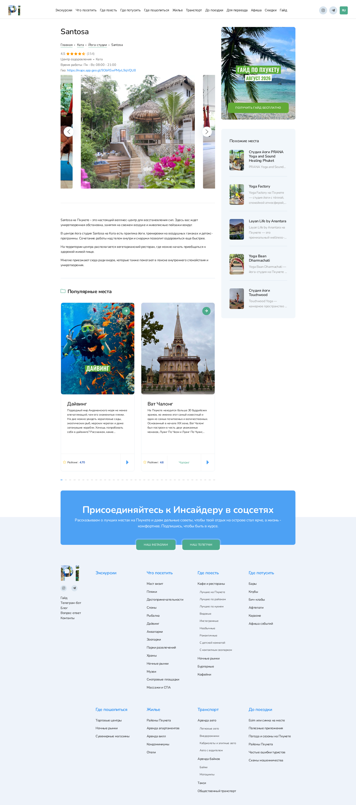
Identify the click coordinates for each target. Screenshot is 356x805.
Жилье (177, 10)
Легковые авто (209, 728)
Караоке (255, 615)
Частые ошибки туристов (267, 752)
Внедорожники (209, 736)
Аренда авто (207, 720)
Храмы (152, 655)
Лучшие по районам (213, 599)
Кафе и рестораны (211, 583)
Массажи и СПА (159, 687)
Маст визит (155, 583)
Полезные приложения (266, 728)
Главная (67, 45)
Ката (80, 45)
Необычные (207, 628)
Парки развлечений (161, 647)
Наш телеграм (201, 545)
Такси (202, 783)
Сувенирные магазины (113, 736)
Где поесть (108, 10)
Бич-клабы (257, 599)
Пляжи (152, 591)
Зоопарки (154, 639)
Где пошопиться (156, 10)
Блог (64, 608)
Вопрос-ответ (71, 613)
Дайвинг (77, 404)
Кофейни (204, 674)
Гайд (283, 10)
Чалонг (184, 462)
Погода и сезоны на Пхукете (270, 736)
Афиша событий (261, 623)
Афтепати (256, 607)
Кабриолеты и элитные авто (218, 743)
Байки (203, 767)
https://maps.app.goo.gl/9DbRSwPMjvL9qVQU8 (101, 70)
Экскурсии (63, 10)
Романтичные (208, 635)
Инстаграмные (209, 621)
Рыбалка (153, 615)
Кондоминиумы (158, 744)
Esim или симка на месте (267, 720)
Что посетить (86, 10)
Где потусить (130, 10)
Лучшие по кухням (212, 606)
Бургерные (206, 666)
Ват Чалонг (160, 404)
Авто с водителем (211, 750)
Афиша (256, 10)
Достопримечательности (165, 599)
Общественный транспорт (217, 791)
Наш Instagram (156, 545)
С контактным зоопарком (216, 650)
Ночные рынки (158, 663)
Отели (151, 752)
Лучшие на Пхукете (212, 592)
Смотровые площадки (163, 679)
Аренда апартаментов (163, 728)
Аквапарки (155, 631)
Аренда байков (209, 759)
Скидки (270, 10)
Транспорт (194, 10)
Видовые (205, 614)
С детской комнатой (212, 643)
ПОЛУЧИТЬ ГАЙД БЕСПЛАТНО (258, 108)
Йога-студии (97, 45)
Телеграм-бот (71, 603)
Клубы (253, 591)
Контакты (68, 618)
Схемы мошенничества (266, 760)
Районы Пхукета (159, 720)
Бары (253, 583)
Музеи (151, 671)
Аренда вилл (156, 736)
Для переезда (237, 10)
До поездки (214, 10)
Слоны (152, 607)
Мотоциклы (207, 774)
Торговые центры (109, 720)
